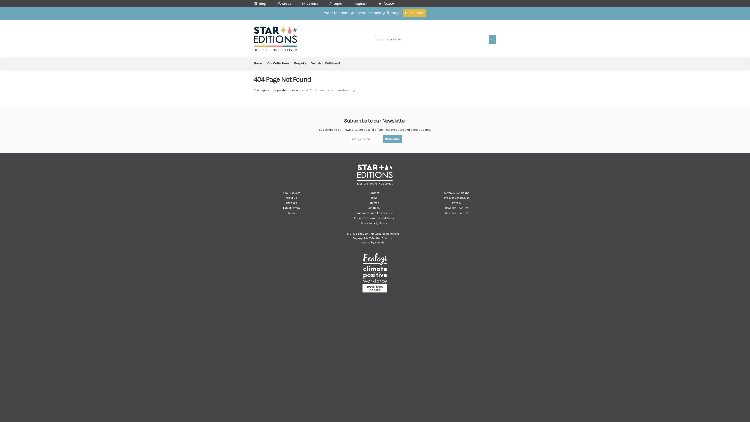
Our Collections (278, 63)
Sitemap (374, 203)
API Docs (374, 208)
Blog (374, 197)
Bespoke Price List (456, 208)
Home (258, 63)
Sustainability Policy (374, 223)
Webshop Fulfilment (325, 63)
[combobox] (432, 39)
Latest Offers (291, 208)
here (321, 90)
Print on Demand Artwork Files (373, 213)
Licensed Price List (456, 213)
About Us (291, 197)
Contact (374, 193)
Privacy (456, 203)
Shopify (379, 242)
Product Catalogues (456, 197)
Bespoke (300, 63)
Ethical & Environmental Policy (374, 218)
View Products (291, 193)
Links (291, 213)
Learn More (414, 13)
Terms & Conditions (456, 193)
